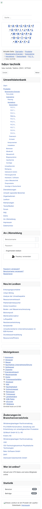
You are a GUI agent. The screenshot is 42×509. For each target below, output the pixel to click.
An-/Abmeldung (9, 219)
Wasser (8, 362)
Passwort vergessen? (11, 269)
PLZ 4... (13, 119)
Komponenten (12, 142)
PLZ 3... (13, 116)
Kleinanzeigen (8, 203)
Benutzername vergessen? (13, 271)
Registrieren (8, 274)
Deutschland (13, 105)
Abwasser (9, 360)
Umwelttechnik (10, 166)
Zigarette (8, 370)
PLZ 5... (13, 122)
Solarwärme (10, 97)
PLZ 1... (12, 110)
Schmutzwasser (12, 389)
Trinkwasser (10, 394)
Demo (5, 216)
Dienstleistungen (9, 190)
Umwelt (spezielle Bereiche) (14, 193)
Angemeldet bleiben (13, 251)
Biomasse (9, 148)
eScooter (9, 401)
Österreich (12, 136)
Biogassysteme (11, 157)
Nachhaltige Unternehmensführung (18, 365)
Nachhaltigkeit (11, 387)
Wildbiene (10, 404)
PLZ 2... (13, 113)
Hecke (7, 377)
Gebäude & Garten (11, 172)
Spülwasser (9, 367)
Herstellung (11, 102)
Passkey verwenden (23, 256)
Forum (5, 209)
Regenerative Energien (12, 91)
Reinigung (8, 169)
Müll (7, 384)
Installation (11, 145)
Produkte (6, 89)
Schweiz (12, 139)
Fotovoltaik (9, 94)
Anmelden (21, 264)
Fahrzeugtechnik (10, 175)
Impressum (9, 357)
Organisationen (9, 196)
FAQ (4, 213)
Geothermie (10, 160)
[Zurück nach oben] (39, 506)
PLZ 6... (13, 124)
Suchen (36, 17)
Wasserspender (11, 374)
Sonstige (9, 163)
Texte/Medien (8, 206)
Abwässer (9, 382)
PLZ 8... (13, 130)
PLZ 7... (12, 127)
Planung (10, 99)
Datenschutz (8, 226)
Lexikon (6, 199)
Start (5, 86)
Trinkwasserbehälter (14, 379)
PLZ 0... (13, 107)
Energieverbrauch (12, 372)
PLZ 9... (13, 133)
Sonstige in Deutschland (13, 186)
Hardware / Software (12, 177)
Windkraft (9, 151)
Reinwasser (10, 392)
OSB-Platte (10, 399)
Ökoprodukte (9, 183)
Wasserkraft (10, 154)
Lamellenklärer (11, 397)
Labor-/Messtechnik (11, 180)
